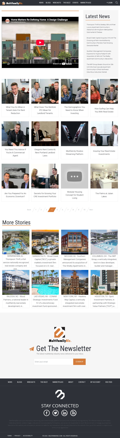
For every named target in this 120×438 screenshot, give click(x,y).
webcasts (57, 3)
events (75, 3)
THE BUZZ (44, 382)
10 (84, 209)
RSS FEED (108, 382)
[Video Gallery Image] (15, 91)
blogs (48, 3)
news (41, 3)
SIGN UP (80, 362)
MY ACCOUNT (95, 382)
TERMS (9, 436)
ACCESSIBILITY (28, 436)
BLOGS (19, 382)
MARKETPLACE (58, 382)
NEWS (10, 382)
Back (29, 209)
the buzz (66, 3)
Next (91, 209)
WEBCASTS (31, 382)
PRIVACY (17, 436)
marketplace (86, 3)
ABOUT (70, 382)
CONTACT (81, 382)
